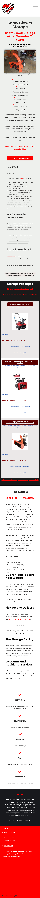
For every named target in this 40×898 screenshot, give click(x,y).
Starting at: (5, 394)
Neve (3, 896)
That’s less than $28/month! (20, 467)
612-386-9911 (8, 846)
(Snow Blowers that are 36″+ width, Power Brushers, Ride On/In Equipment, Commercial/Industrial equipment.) (20, 426)
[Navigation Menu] (35, 8)
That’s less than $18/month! (20, 407)
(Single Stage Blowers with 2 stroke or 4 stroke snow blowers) (20, 307)
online (21, 178)
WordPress (19, 896)
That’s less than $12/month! (20, 347)
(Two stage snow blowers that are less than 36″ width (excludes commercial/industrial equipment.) (20, 366)
